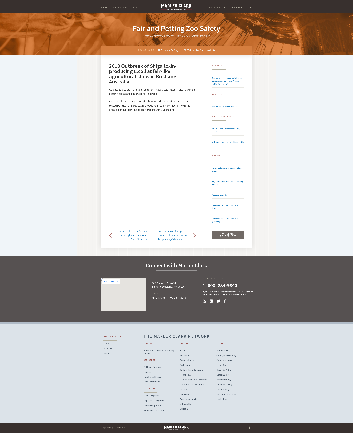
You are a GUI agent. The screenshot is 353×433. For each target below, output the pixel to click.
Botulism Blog (223, 350)
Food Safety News (152, 381)
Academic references (228, 235)
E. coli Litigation (151, 395)
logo (176, 7)
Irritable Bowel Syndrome (192, 384)
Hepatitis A (185, 375)
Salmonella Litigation (154, 410)
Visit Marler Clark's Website (201, 50)
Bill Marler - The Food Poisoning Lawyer (159, 351)
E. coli (182, 350)
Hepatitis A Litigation (154, 400)
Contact (237, 7)
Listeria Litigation (152, 405)
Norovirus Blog (223, 379)
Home (104, 7)
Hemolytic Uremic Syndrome (193, 379)
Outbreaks (120, 7)
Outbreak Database (153, 367)
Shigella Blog (222, 389)
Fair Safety (148, 372)
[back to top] (249, 428)
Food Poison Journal (226, 394)
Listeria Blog (222, 375)
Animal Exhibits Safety (221, 195)
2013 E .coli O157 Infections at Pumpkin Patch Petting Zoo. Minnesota (133, 235)
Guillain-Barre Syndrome (191, 370)
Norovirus (184, 394)
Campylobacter (187, 360)
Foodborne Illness (152, 377)
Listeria (183, 389)
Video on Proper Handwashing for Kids (228, 142)
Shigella (184, 408)
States (138, 7)
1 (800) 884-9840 (220, 285)
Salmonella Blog (224, 384)
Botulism (184, 355)
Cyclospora (185, 365)
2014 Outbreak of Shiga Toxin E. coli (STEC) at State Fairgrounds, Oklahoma (172, 235)
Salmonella (185, 404)
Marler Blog (222, 399)
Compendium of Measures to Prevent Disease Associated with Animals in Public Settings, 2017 (227, 81)
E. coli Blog (221, 365)
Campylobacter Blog (226, 355)
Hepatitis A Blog (224, 370)
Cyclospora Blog (224, 360)
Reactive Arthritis (188, 399)
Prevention (217, 7)
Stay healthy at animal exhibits (224, 106)
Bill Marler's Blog (169, 50)
